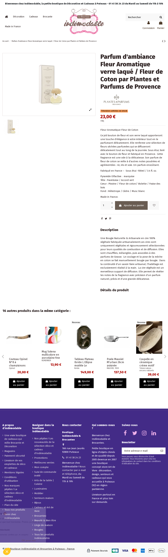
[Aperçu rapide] (29, 331)
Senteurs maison (44, 498)
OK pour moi (55, 540)
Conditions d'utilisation (11, 479)
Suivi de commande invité (45, 473)
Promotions (41, 457)
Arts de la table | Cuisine (44, 482)
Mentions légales (14, 472)
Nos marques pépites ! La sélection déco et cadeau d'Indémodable (14, 493)
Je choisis (20, 540)
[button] (18, 17)
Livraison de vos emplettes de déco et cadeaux (14, 464)
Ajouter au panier (134, 205)
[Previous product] (163, 41)
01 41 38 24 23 (73, 457)
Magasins (9, 451)
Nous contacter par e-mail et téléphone (74, 470)
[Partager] (102, 218)
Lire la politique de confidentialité (21, 530)
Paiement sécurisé (14, 455)
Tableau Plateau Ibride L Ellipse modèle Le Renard (84, 364)
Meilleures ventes (44, 462)
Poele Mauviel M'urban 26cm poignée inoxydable (115, 364)
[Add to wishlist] (154, 205)
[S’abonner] (162, 451)
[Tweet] (106, 218)
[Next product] (165, 41)
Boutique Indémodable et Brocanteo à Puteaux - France (42, 548)
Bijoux (37, 502)
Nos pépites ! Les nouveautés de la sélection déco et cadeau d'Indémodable (44, 446)
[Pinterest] (110, 218)
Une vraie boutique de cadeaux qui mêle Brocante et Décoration (15, 441)
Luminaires (40, 488)
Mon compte (41, 467)
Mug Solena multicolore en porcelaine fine (51, 354)
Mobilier (38, 493)
